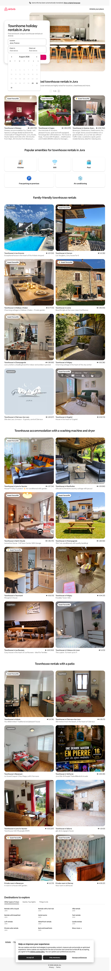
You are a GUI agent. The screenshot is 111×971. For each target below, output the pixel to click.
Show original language (72, 3)
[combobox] (27, 43)
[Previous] (50, 91)
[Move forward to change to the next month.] (36, 56)
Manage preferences (79, 958)
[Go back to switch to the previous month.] (11, 56)
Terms (58, 967)
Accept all (30, 958)
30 (37, 83)
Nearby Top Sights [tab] (29, 902)
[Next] (58, 91)
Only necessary (54, 958)
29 (32, 83)
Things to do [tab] (43, 902)
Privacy (51, 967)
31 (11, 88)
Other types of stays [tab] (11, 902)
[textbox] (17, 50)
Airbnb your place (96, 9)
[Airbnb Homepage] (9, 9)
